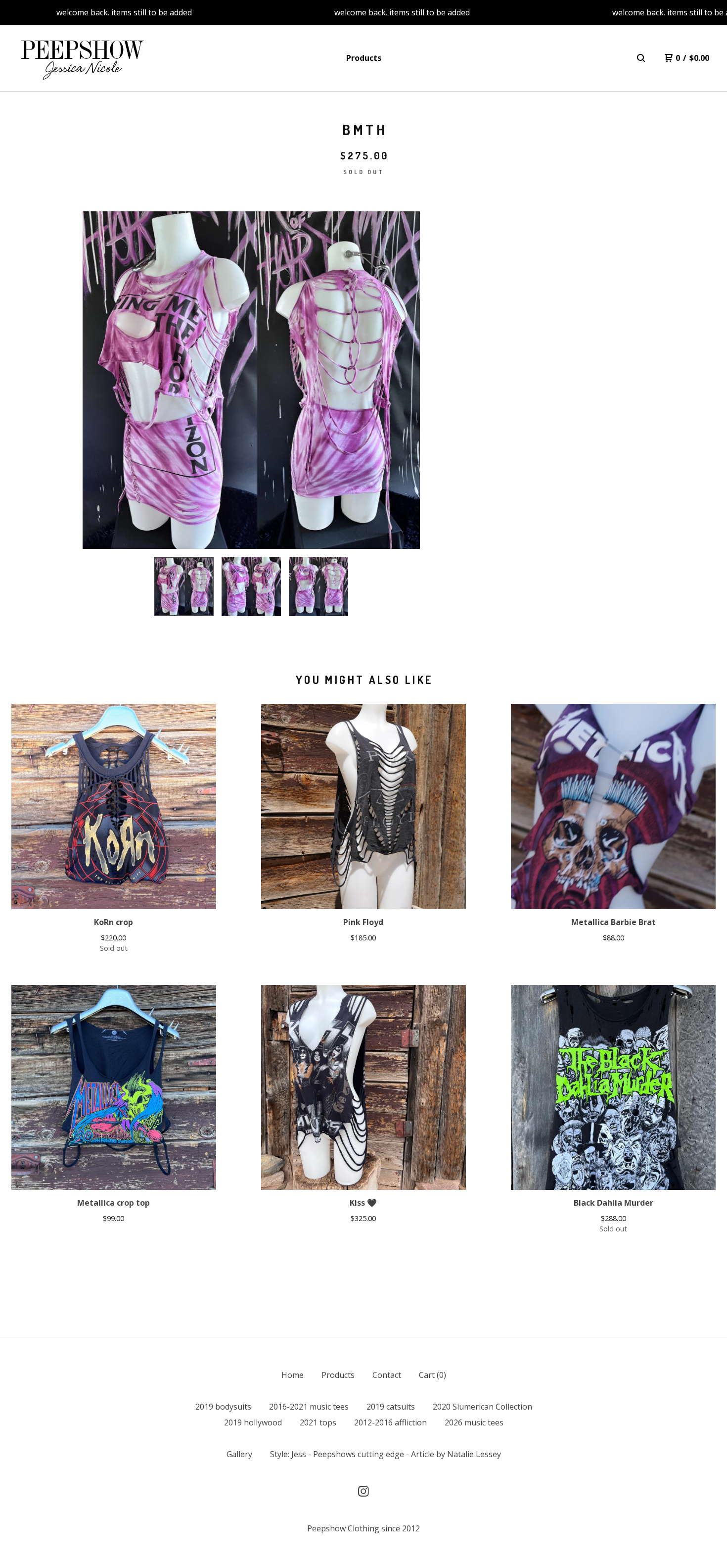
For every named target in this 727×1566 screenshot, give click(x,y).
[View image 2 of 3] (251, 586)
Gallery (239, 1454)
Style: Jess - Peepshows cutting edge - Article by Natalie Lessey (385, 1454)
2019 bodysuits (223, 1406)
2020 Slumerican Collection (482, 1406)
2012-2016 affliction (390, 1422)
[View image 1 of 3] (183, 586)
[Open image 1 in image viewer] (251, 380)
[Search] (641, 58)
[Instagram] (363, 1491)
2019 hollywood (253, 1422)
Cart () (432, 1375)
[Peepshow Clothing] (81, 58)
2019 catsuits (390, 1406)
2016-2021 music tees (309, 1406)
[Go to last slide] (96, 380)
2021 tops (318, 1422)
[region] (363, 12)
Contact (386, 1375)
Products (363, 57)
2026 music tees (474, 1422)
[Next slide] (406, 380)
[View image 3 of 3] (318, 586)
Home (292, 1375)
